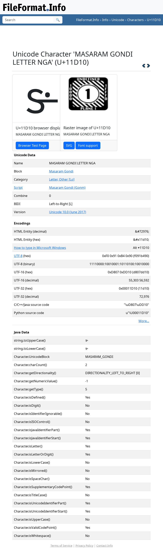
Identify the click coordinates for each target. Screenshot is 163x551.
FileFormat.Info (87, 20)
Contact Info (104, 545)
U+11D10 (154, 20)
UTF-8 (18, 256)
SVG (69, 145)
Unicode (118, 20)
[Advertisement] (84, 37)
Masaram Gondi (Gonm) (67, 187)
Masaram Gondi (61, 171)
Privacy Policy (84, 545)
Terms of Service (61, 545)
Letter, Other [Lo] (61, 179)
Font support (88, 145)
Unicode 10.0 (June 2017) (67, 212)
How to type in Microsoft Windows (40, 248)
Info (105, 20)
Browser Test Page (32, 145)
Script (18, 187)
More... (144, 321)
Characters (135, 20)
